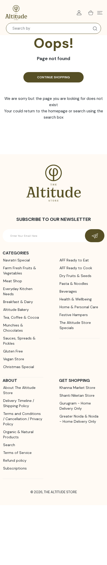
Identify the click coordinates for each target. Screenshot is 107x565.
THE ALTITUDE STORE (60, 492)
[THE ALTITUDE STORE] (16, 12)
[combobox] (53, 28)
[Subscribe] (94, 235)
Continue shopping (53, 77)
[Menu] (99, 12)
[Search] (94, 28)
